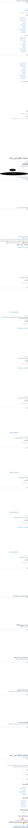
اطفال (24, 26)
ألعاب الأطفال (22, 29)
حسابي (26, 8)
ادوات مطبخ (22, 18)
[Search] (27, 15)
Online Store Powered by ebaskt (21, 826)
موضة (24, 27)
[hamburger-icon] (27, 61)
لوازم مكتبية (22, 24)
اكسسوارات (23, 32)
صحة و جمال (22, 20)
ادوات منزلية (22, 17)
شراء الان (12, 170)
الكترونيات (23, 30)
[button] (14, 35)
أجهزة (24, 23)
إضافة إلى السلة (24, 282)
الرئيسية (26, 118)
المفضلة (26, 10)
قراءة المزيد (25, 323)
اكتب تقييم (26, 162)
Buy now (14, 173)
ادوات (24, 21)
